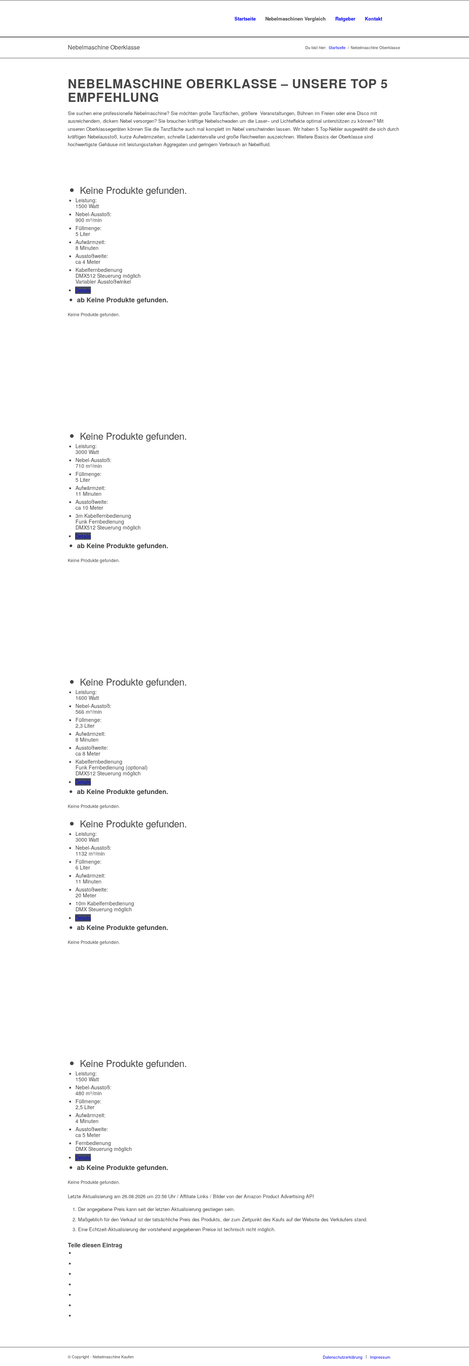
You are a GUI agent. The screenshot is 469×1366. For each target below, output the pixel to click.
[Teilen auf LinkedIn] (77, 1294)
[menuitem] (245, 18)
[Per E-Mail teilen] (77, 1315)
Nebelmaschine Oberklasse (104, 47)
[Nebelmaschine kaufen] (107, 18)
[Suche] (394, 18)
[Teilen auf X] (77, 1263)
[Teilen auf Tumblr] (77, 1305)
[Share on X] (77, 1273)
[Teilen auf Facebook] (77, 1252)
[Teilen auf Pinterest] (77, 1284)
